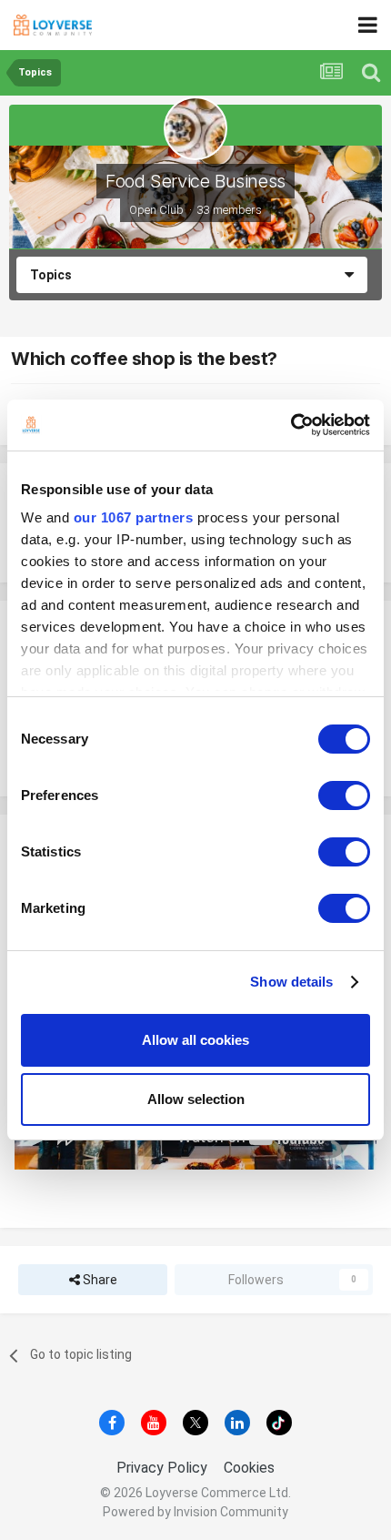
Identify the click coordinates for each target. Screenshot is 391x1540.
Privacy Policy (161, 1467)
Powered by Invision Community (195, 1512)
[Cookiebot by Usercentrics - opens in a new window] (290, 425)
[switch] (344, 795)
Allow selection (196, 1099)
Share (98, 1279)
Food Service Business (195, 181)
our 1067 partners (134, 517)
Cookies (249, 1467)
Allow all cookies (195, 1040)
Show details (291, 981)
